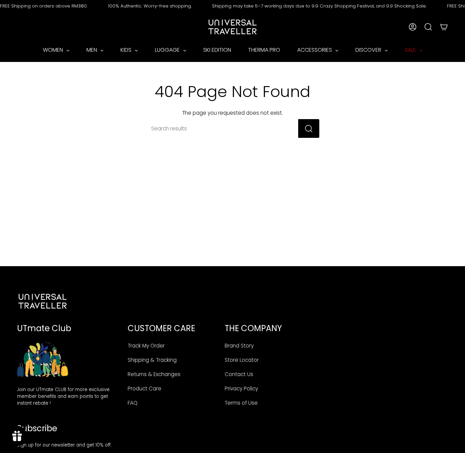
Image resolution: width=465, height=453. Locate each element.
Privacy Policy (241, 388)
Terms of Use (241, 402)
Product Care (144, 388)
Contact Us (239, 374)
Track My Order (146, 345)
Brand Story (239, 345)
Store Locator (242, 359)
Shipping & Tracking (152, 359)
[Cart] (444, 27)
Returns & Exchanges (154, 374)
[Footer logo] (42, 301)
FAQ (133, 402)
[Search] (308, 128)
